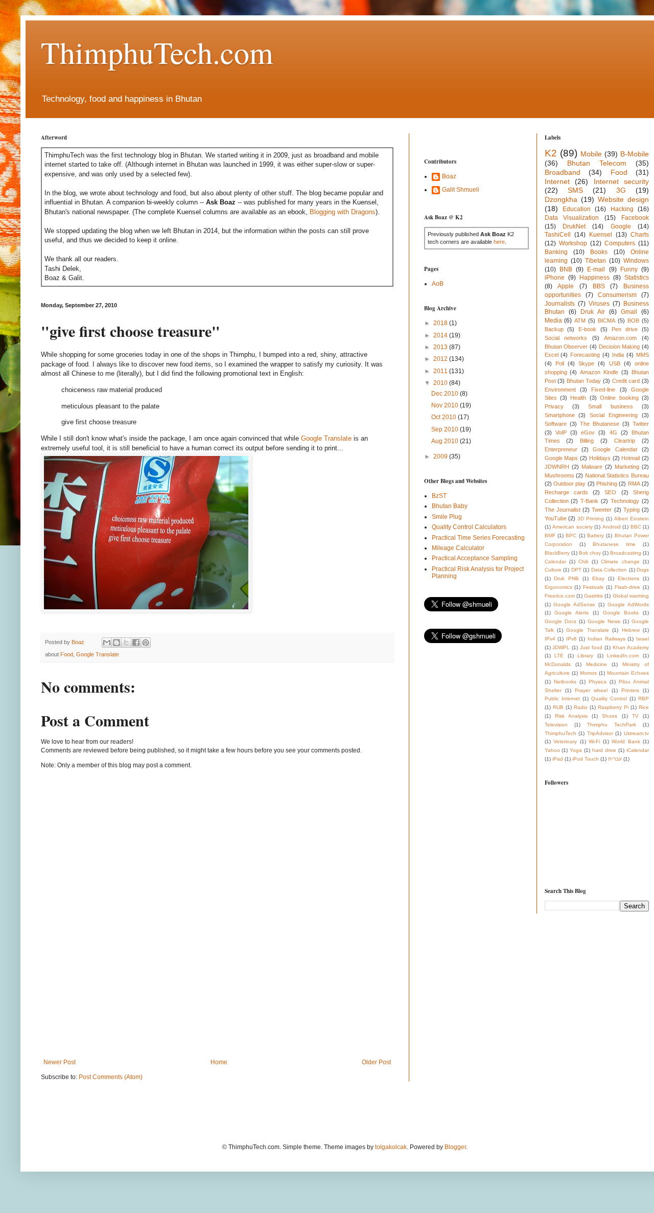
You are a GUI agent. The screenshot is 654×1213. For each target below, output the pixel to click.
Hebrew (631, 630)
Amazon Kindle (599, 372)
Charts (639, 234)
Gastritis (593, 596)
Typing (631, 510)
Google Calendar (615, 449)
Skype (586, 363)
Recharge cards (566, 492)
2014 (441, 335)
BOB (633, 320)
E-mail (596, 269)
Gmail (629, 311)
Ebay (598, 578)
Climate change (620, 561)
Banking (556, 252)
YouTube (556, 518)
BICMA (606, 320)
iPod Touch (585, 759)
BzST (439, 495)
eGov (588, 432)
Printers (630, 690)
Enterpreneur (561, 449)
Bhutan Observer (566, 347)
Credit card (626, 381)
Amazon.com (620, 338)
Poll (559, 363)
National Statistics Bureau (617, 475)
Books (599, 252)
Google (621, 226)
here (499, 242)
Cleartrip (624, 441)
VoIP (561, 432)
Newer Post (59, 1062)
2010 (441, 382)
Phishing (606, 483)
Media (553, 320)
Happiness (594, 277)
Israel (642, 639)
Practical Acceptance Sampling (475, 558)
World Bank (626, 741)
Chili (583, 561)
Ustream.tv (636, 733)
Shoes (609, 716)
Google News (604, 621)
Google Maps (561, 458)
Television (556, 724)
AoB (437, 283)
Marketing (627, 467)
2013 (441, 347)
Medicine (596, 664)
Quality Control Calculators (469, 527)
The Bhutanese (599, 424)
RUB (558, 707)
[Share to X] (126, 642)
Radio (581, 707)
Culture (553, 570)
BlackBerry (557, 553)
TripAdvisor (600, 733)
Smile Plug (447, 516)
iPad (557, 759)
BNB (565, 269)
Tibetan (595, 260)
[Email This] (107, 642)
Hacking (622, 209)
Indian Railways (606, 639)
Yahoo (552, 750)
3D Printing (590, 518)
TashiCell (558, 234)
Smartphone (560, 415)
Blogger (455, 1147)
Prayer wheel (591, 690)
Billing (587, 441)
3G (621, 190)
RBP (643, 698)
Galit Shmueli (460, 189)
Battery (595, 535)
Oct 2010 (444, 417)
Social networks (566, 338)
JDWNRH (557, 467)
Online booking (619, 398)
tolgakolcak (391, 1147)
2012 (441, 358)
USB (614, 363)
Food (66, 654)
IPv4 (550, 639)
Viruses (599, 303)
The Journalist (562, 510)
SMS (575, 190)
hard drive (604, 750)
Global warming (631, 596)
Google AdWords (628, 604)
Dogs (643, 570)
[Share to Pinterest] (146, 642)
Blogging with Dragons (343, 212)
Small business (610, 406)
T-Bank (589, 501)
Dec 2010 (445, 393)
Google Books (621, 612)
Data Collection (609, 570)
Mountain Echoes (628, 673)
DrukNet (574, 226)
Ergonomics (558, 587)
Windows (636, 260)
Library (585, 655)
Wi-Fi (594, 741)
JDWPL (561, 647)
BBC (635, 527)
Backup (554, 329)
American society (572, 527)
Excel (551, 355)
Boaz (449, 176)
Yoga (576, 750)
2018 (441, 323)
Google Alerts (571, 612)
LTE (559, 655)
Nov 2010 (445, 405)
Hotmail (630, 458)
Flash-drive (627, 587)
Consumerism (617, 295)
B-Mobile (634, 154)
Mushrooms (559, 475)
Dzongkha (561, 199)
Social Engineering (614, 415)
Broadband (562, 172)
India (618, 355)
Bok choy (590, 553)
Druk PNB (566, 578)
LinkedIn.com (623, 655)
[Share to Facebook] (136, 642)
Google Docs (560, 621)
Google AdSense (574, 604)
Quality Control (609, 698)
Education (577, 209)
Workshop (573, 243)
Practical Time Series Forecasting (478, 537)
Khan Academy (631, 647)
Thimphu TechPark (611, 724)
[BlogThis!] (116, 642)
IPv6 (571, 639)
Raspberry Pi (613, 707)
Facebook (635, 217)
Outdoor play (569, 483)
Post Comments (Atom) (111, 1077)
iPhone (555, 277)
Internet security (621, 181)
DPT (576, 570)
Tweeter (602, 510)
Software (556, 424)
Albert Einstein (631, 518)
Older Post (376, 1062)
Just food (591, 647)
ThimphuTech (560, 733)
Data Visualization (572, 217)
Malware (591, 467)
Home (219, 1062)
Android (611, 527)
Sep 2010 (445, 429)
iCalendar (637, 750)
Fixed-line (603, 389)
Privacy (554, 406)
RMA (634, 483)
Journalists (560, 303)
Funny (629, 269)
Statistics (636, 277)
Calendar (555, 561)
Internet (557, 181)
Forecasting (585, 355)
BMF (550, 535)
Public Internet (562, 698)
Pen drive (625, 329)
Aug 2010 (445, 441)
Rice (644, 707)
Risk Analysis (571, 716)
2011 (441, 371)
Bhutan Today (584, 381)
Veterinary (565, 741)
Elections (628, 578)
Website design (623, 199)
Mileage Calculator (458, 548)
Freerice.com (560, 596)
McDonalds (558, 664)
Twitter (641, 424)
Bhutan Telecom (596, 163)
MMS (642, 355)
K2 (551, 153)
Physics (597, 681)
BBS (599, 286)
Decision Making (619, 347)
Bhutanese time (614, 544)
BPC (571, 535)
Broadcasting (625, 553)
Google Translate (326, 438)
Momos (588, 673)
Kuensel (600, 234)
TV (635, 716)
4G (613, 432)
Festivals (593, 587)
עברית (615, 759)
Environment (560, 389)
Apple (565, 286)
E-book (587, 329)
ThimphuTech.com (157, 52)
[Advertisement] (227, 1023)
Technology (625, 501)
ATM (580, 320)
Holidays (600, 458)
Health (578, 398)
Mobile (591, 154)
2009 (441, 456)
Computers (619, 243)
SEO (610, 492)
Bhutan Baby (450, 506)
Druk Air (592, 311)
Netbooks (565, 681)
